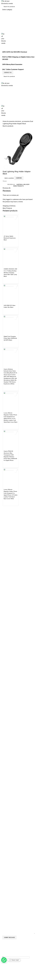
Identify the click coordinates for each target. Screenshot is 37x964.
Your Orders (5, 895)
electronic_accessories (22, 121)
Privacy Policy (6, 955)
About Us (4, 889)
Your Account (6, 892)
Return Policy (6, 958)
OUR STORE (6, 886)
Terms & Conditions (7, 961)
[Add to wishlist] (15, 217)
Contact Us (7, 72)
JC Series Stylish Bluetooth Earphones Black (10, 238)
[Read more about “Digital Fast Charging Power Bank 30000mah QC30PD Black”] (11, 344)
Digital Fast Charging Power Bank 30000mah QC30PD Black (10, 338)
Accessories (11, 121)
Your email (5, 907)
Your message (6, 915)
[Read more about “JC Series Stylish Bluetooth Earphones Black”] (11, 244)
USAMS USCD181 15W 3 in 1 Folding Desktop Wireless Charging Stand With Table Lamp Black (10, 272)
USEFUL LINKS (6, 952)
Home (5, 121)
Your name (5, 899)
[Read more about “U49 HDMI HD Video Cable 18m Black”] (11, 311)
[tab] (11, 184)
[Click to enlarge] (6, 167)
